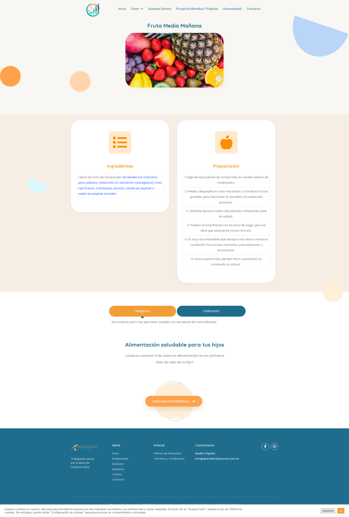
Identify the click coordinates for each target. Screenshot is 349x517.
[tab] (142, 311)
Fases (135, 9)
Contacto (253, 9)
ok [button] (341, 510)
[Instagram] (274, 446)
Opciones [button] (328, 510)
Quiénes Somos (159, 9)
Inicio (122, 9)
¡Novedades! (232, 9)
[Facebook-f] (265, 446)
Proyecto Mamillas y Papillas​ (197, 9)
